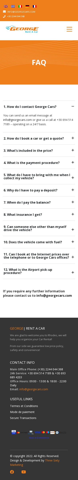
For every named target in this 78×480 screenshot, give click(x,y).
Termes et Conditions (24, 406)
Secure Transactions (23, 418)
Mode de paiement (22, 412)
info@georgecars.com (17, 120)
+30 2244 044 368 (16, 16)
